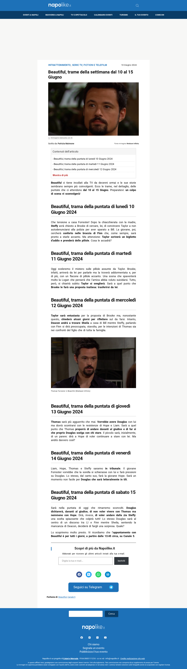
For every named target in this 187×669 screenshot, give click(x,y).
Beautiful (62, 597)
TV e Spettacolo (79, 15)
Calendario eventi (103, 15)
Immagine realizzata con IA (61, 138)
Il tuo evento (141, 15)
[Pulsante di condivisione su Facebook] (79, 574)
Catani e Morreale (71, 658)
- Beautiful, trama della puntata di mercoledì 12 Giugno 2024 (84, 169)
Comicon (159, 15)
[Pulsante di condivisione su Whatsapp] (98, 574)
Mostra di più (60, 175)
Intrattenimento (59, 65)
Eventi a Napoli (30, 15)
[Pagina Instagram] (90, 638)
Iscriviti (121, 560)
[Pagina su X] (98, 638)
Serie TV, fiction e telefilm (89, 65)
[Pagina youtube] (105, 638)
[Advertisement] (93, 39)
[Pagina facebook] (82, 638)
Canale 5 (71, 597)
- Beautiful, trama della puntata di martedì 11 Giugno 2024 (83, 164)
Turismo (124, 15)
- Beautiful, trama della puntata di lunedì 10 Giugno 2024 (82, 158)
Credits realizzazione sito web (132, 658)
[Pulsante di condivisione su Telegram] (108, 574)
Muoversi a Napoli (54, 15)
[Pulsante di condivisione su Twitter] (89, 574)
